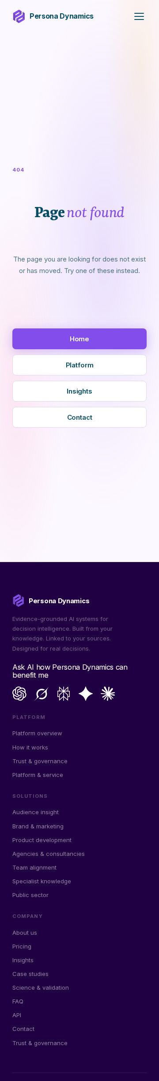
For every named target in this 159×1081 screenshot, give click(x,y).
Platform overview (37, 733)
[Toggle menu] (139, 16)
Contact (79, 417)
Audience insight (35, 812)
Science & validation (40, 987)
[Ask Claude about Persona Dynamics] (108, 694)
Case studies (30, 973)
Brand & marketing (38, 826)
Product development (42, 839)
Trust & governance (40, 761)
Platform (80, 365)
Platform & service (37, 774)
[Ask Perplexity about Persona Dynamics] (64, 694)
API (16, 1015)
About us (24, 932)
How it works (30, 747)
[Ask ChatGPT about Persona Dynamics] (19, 694)
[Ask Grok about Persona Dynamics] (41, 694)
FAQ (17, 1001)
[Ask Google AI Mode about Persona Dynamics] (86, 694)
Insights (79, 391)
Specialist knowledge (41, 881)
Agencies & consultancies (48, 853)
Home (79, 339)
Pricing (21, 946)
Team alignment (34, 867)
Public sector (30, 894)
